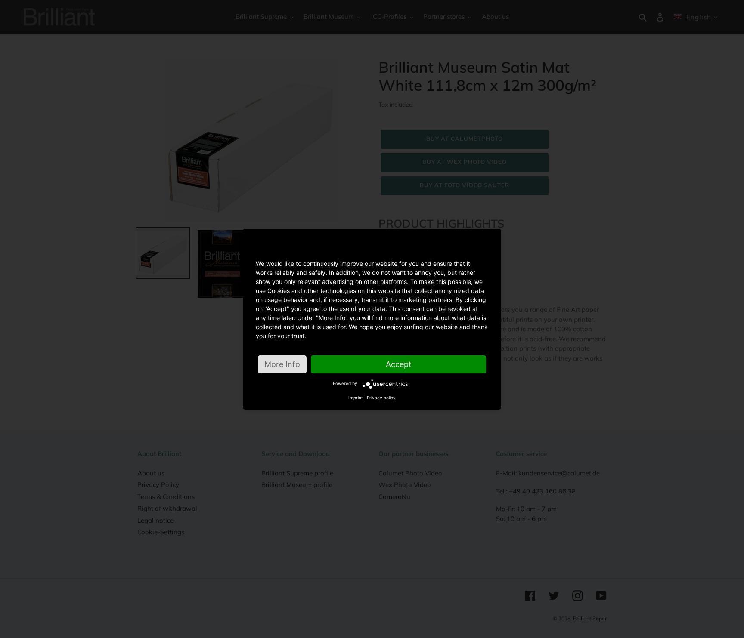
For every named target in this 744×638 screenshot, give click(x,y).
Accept (399, 364)
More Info (282, 364)
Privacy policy (381, 397)
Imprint (355, 397)
